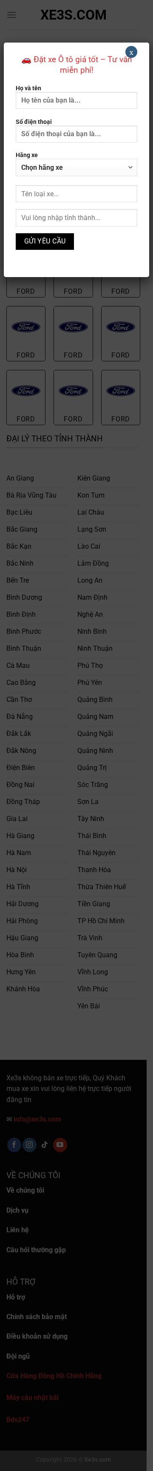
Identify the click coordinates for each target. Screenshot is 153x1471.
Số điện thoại (34, 122)
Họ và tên (28, 88)
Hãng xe (27, 155)
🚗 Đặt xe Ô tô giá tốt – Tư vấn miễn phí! (76, 64)
